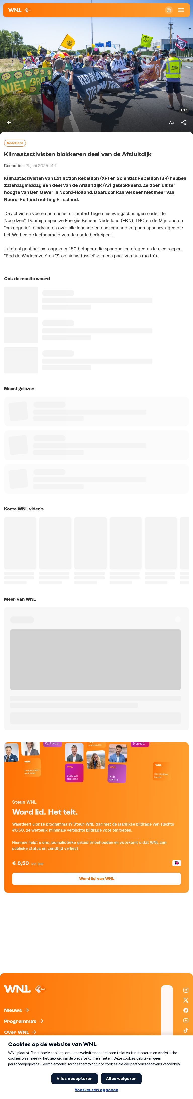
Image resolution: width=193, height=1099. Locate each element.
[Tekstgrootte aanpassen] (171, 122)
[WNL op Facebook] (186, 1010)
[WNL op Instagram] (186, 990)
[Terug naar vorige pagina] (9, 122)
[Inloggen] (169, 10)
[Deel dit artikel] (184, 122)
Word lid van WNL (96, 879)
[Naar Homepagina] (20, 10)
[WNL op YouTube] (186, 1020)
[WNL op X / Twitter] (186, 1000)
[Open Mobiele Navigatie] (181, 10)
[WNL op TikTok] (186, 1030)
